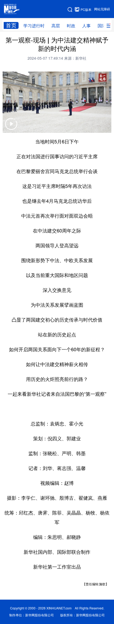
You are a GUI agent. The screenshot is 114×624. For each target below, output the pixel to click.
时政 (71, 26)
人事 (86, 26)
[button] (11, 127)
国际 (102, 26)
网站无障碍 (102, 9)
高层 (55, 26)
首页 (11, 25)
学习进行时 (34, 26)
